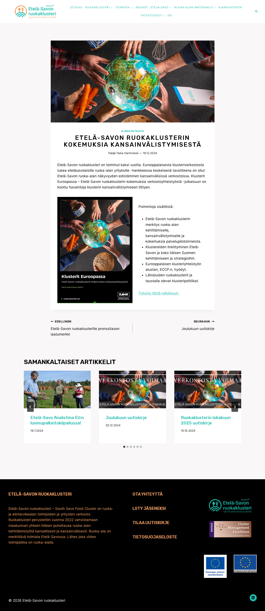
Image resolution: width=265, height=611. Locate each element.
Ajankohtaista (230, 7)
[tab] (124, 447)
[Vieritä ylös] (255, 601)
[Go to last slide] (30, 407)
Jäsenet (141, 7)
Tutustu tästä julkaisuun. (159, 293)
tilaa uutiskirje (150, 522)
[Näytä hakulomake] (256, 11)
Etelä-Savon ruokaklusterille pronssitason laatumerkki (85, 328)
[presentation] (57, 389)
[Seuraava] (234, 407)
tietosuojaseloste (154, 536)
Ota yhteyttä (147, 494)
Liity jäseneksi (149, 508)
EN (169, 15)
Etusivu (76, 7)
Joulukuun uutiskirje (198, 325)
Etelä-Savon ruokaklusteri (40, 494)
